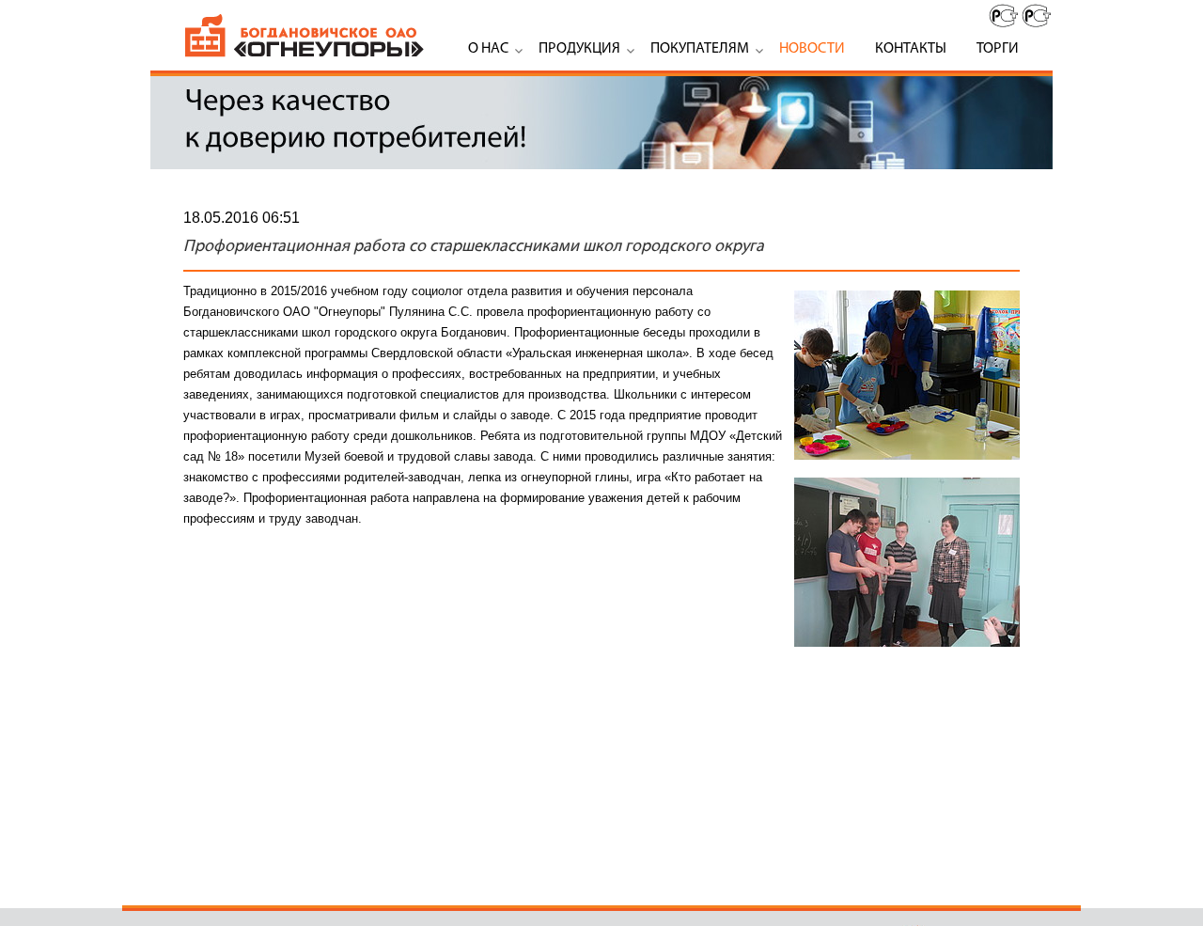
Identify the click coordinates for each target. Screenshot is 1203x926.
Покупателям (699, 48)
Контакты (910, 48)
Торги (997, 48)
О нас (488, 48)
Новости (812, 48)
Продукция (579, 48)
